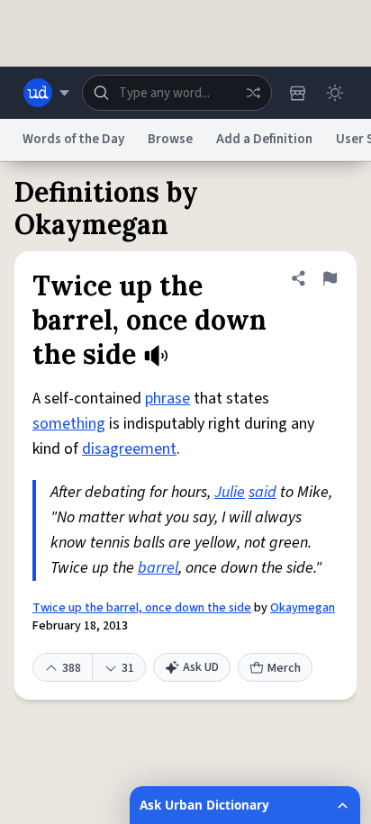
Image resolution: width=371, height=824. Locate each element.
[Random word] (253, 93)
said (262, 492)
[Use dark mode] (335, 93)
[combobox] (177, 93)
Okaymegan (302, 608)
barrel (158, 568)
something (68, 423)
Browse (170, 139)
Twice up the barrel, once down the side (141, 608)
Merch (284, 668)
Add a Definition (264, 139)
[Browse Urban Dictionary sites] (46, 93)
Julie (229, 492)
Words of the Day (73, 139)
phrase (167, 398)
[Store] (297, 93)
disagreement (129, 449)
